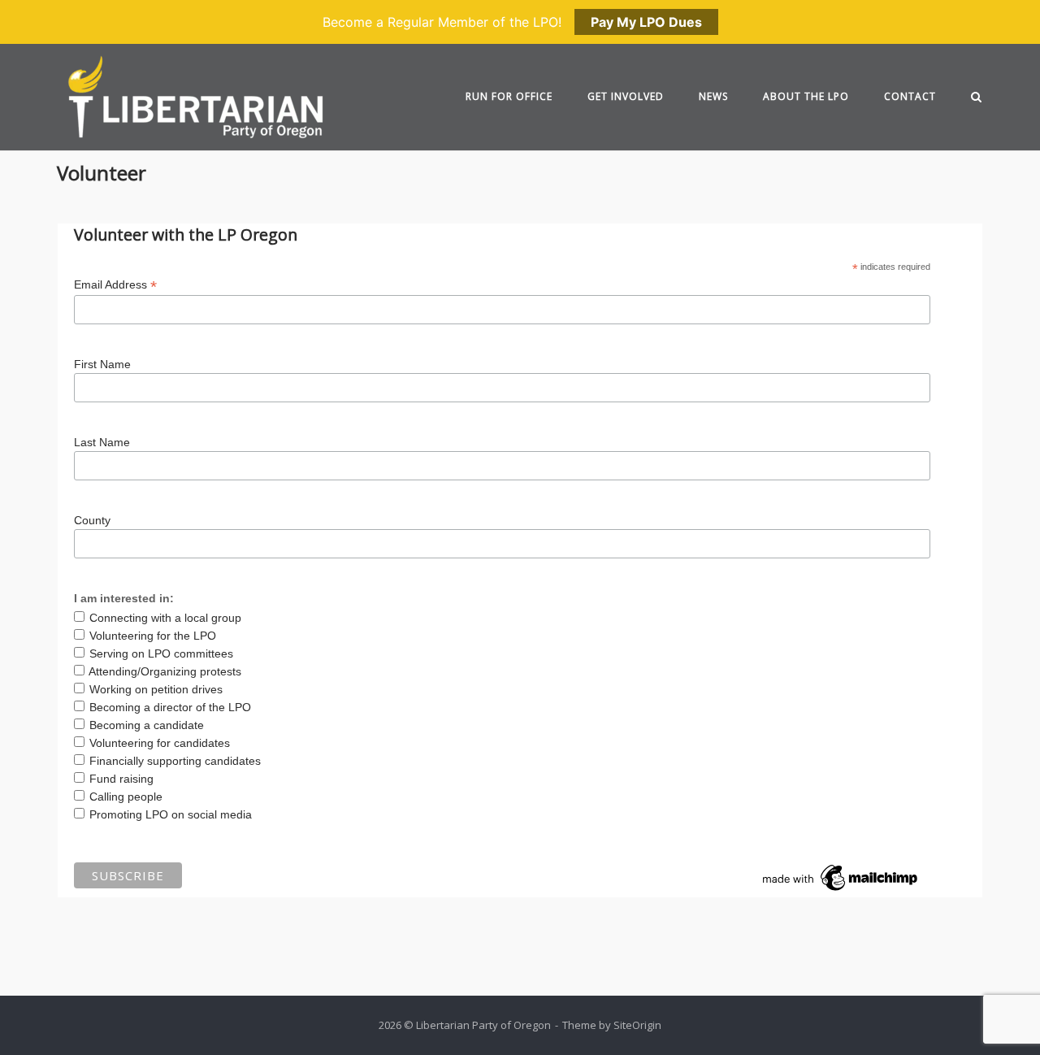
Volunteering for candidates (159, 742)
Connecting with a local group (165, 617)
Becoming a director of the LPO (170, 707)
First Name (102, 364)
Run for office (509, 96)
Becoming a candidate (146, 725)
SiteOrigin (637, 1025)
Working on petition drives (156, 689)
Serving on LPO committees (161, 653)
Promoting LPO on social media (170, 814)
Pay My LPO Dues (646, 22)
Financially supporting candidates (175, 760)
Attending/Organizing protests (165, 671)
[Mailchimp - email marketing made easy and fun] (841, 890)
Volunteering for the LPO (152, 635)
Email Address (115, 285)
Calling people (125, 796)
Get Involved (625, 96)
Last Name (102, 442)
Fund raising (121, 778)
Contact (910, 96)
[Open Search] (976, 98)
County (92, 520)
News (713, 96)
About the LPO (806, 96)
